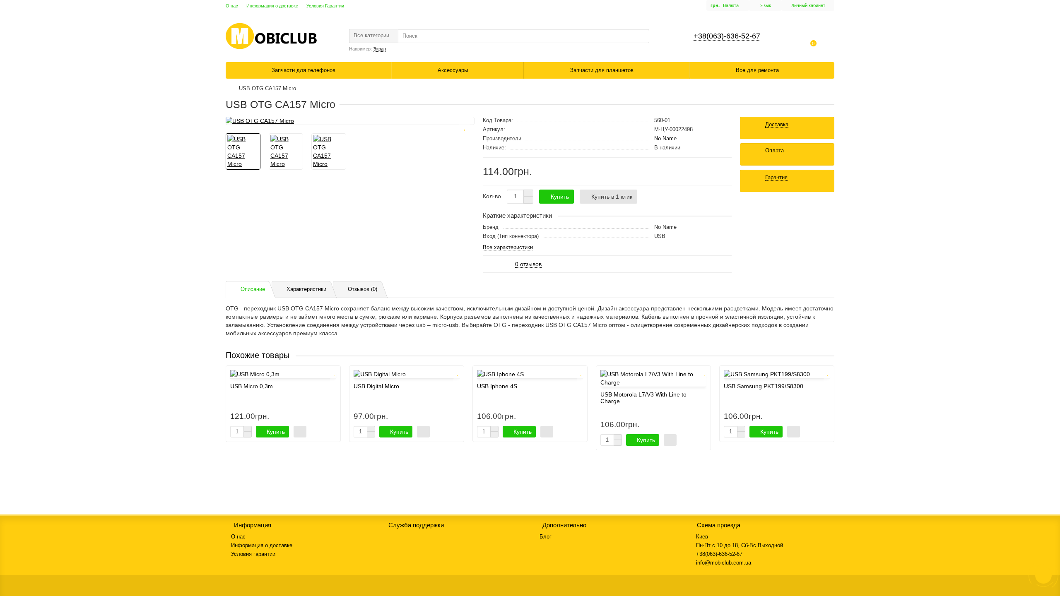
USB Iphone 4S (497, 386)
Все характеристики (508, 247)
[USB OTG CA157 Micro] (350, 121)
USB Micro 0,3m (251, 386)
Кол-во (492, 196)
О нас (232, 5)
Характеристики (306, 289)
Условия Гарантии (325, 5)
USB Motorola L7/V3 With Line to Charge (643, 397)
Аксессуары (454, 70)
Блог (546, 537)
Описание (253, 289)
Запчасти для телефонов (304, 70)
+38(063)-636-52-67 (727, 36)
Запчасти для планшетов (602, 70)
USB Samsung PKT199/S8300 (763, 386)
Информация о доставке (272, 5)
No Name (665, 138)
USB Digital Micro (376, 386)
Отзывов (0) (362, 289)
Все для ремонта (758, 70)
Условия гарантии (253, 554)
